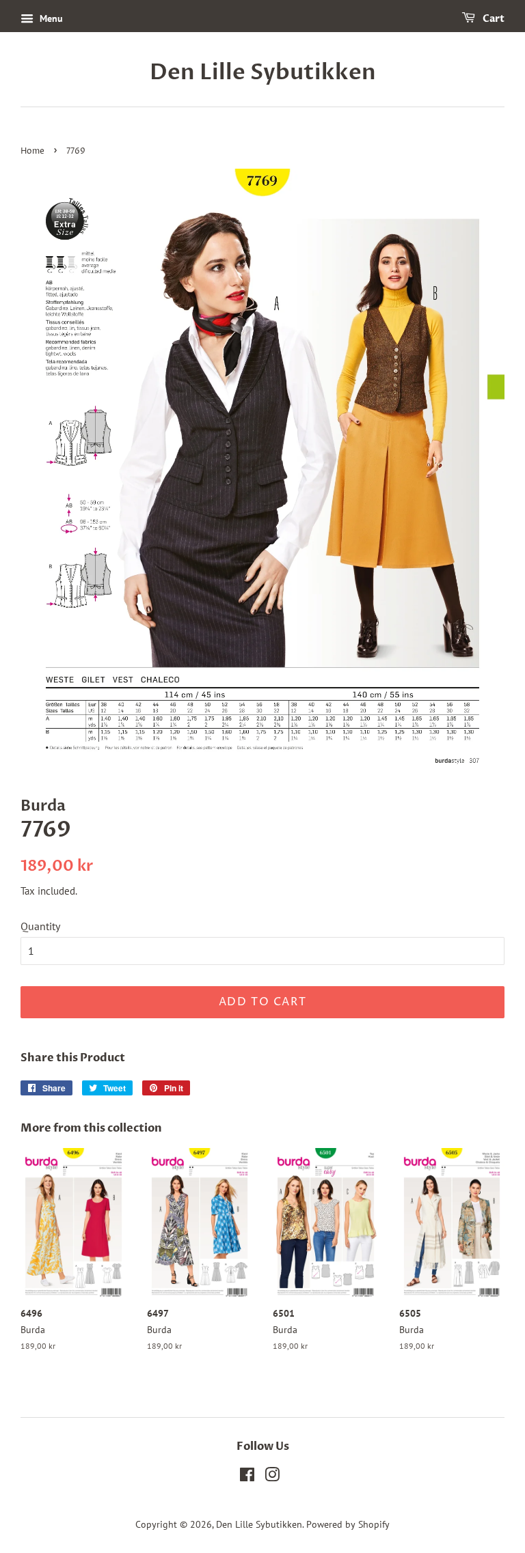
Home (32, 151)
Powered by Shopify (348, 1524)
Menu (50, 18)
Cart (492, 18)
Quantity (40, 926)
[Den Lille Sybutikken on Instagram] (272, 1477)
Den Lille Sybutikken (263, 72)
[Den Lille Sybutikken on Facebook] (247, 1477)
